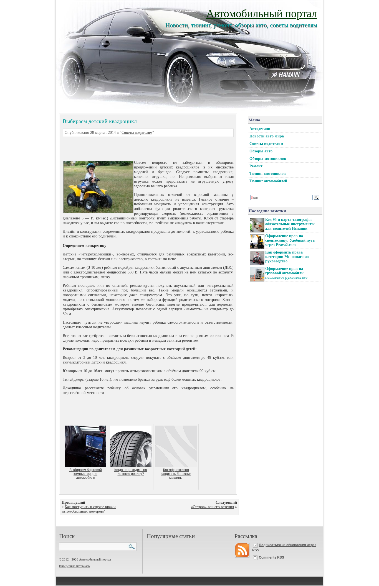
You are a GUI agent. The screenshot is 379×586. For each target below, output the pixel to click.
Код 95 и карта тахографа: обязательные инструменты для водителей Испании (290, 224)
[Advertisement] (141, 148)
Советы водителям (137, 132)
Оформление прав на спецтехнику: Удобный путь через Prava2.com (290, 240)
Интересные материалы (74, 565)
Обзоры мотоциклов (267, 159)
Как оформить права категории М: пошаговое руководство (287, 256)
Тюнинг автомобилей (268, 181)
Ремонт (255, 166)
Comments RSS (271, 557)
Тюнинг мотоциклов (267, 174)
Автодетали (259, 129)
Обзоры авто (260, 151)
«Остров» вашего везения (212, 507)
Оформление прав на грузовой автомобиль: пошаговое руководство (286, 273)
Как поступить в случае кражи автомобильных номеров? (89, 509)
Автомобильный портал (261, 13)
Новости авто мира (266, 136)
